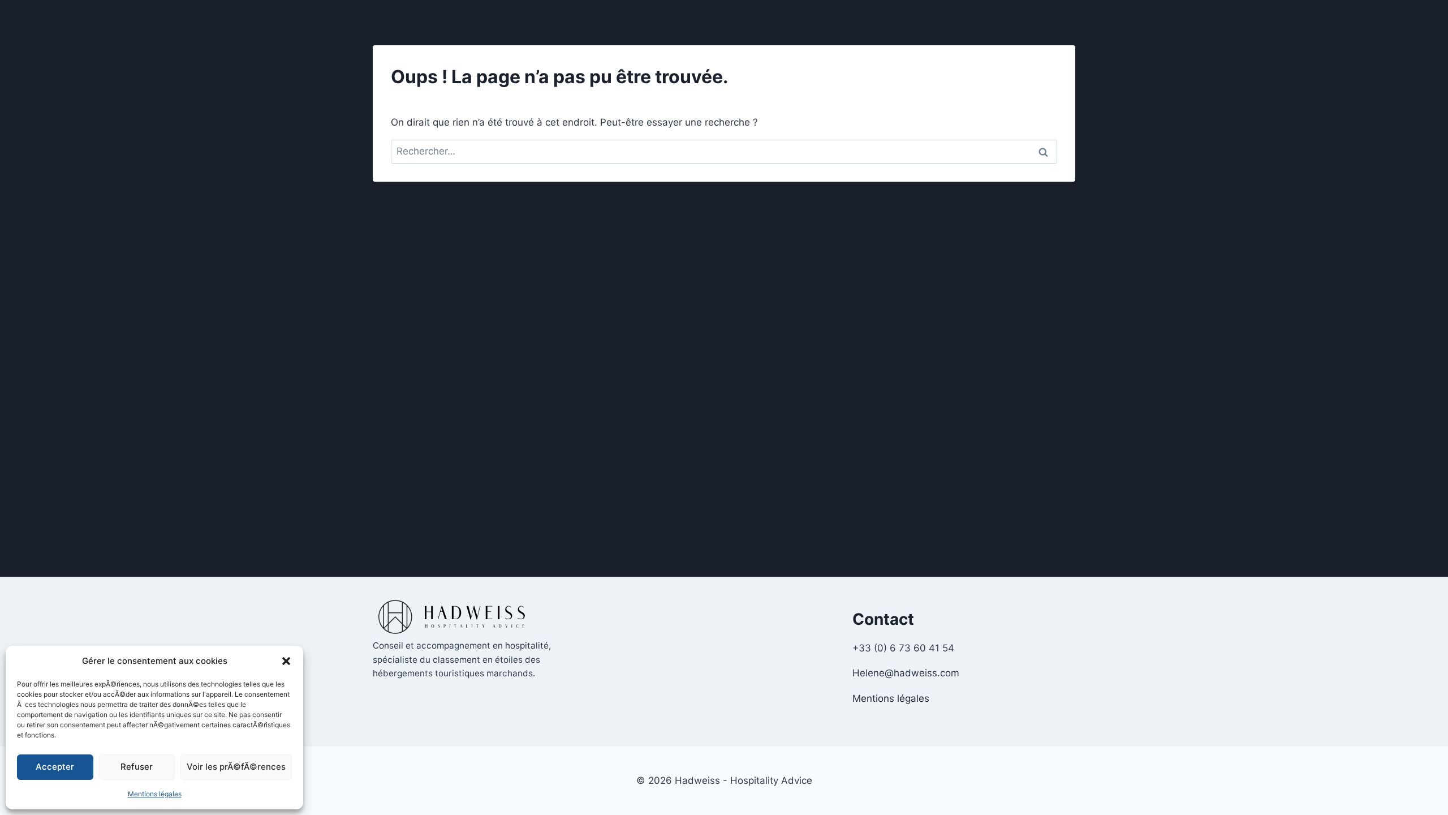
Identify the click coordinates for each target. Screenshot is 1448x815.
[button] (286, 661)
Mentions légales (155, 794)
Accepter (55, 766)
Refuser (136, 766)
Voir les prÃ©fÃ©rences (236, 766)
